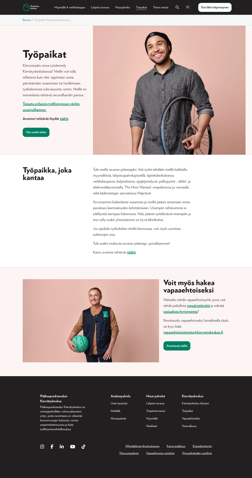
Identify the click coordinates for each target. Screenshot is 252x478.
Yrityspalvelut (122, 7)
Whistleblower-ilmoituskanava (142, 446)
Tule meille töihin (36, 132)
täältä (64, 119)
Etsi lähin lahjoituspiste (215, 7)
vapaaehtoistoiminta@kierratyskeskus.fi (193, 332)
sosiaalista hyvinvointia (180, 312)
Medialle (115, 410)
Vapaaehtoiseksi (191, 418)
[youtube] (72, 447)
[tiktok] (83, 447)
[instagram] (42, 447)
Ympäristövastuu (155, 410)
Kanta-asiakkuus (176, 446)
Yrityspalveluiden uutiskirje (197, 453)
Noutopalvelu (118, 418)
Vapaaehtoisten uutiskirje (160, 453)
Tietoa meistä (160, 7)
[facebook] (52, 447)
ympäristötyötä (198, 306)
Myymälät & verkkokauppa (69, 7)
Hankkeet (151, 426)
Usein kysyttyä (119, 403)
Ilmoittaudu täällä (177, 345)
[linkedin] (62, 447)
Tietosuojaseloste (129, 453)
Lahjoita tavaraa (100, 7)
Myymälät (152, 418)
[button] (189, 7)
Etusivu (27, 19)
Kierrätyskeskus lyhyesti (195, 403)
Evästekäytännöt (202, 446)
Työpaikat (141, 7)
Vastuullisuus (189, 426)
